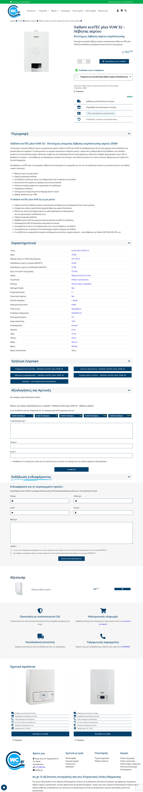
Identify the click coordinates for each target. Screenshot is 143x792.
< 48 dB (74, 300)
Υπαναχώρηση (126, 769)
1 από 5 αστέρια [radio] (18, 416)
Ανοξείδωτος (77, 313)
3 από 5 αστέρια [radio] (67, 416)
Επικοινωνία (70, 764)
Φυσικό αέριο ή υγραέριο (82, 284)
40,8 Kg (74, 346)
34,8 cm (75, 342)
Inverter (75, 325)
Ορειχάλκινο (76, 309)
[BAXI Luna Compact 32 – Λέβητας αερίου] (103, 682)
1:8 (73, 317)
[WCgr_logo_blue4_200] (14, 6)
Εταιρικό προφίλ (72, 761)
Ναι (73, 296)
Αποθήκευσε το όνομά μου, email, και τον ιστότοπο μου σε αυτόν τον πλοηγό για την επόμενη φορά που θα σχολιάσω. (60, 461)
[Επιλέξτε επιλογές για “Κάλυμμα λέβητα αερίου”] (122, 589)
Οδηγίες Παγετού (101, 761)
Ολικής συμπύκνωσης (80, 280)
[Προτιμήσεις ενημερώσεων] (4, 787)
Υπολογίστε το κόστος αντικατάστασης (101, 119)
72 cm (74, 334)
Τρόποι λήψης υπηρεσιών (130, 764)
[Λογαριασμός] (118, 11)
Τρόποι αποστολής (127, 761)
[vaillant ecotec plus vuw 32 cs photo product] (36, 51)
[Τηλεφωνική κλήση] (12, 719)
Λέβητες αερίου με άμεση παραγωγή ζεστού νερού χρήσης (100, 86)
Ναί (73, 288)
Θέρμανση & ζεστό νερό (81, 275)
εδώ (18, 722)
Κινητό (76, 508)
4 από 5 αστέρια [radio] (91, 416)
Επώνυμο (77, 496)
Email (13, 452)
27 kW (74, 267)
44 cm (74, 338)
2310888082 (125, 647)
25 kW (74, 263)
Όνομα (13, 442)
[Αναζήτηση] (126, 11)
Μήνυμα (13, 519)
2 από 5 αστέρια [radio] (42, 416)
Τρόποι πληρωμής (127, 758)
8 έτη (74, 329)
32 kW (74, 255)
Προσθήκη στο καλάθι (115, 61)
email (12, 508)
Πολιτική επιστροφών (128, 767)
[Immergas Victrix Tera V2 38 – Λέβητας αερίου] (40, 682)
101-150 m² (76, 259)
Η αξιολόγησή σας (18, 421)
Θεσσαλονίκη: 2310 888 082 (121, 2)
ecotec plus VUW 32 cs (80, 250)
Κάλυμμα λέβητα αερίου (41, 589)
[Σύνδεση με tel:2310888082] (79, 113)
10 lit (73, 321)
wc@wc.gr (39, 770)
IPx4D (74, 304)
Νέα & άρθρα (71, 758)
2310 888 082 (40, 767)
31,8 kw (74, 271)
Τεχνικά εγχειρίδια (102, 758)
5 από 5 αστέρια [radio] (116, 416)
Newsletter (70, 767)
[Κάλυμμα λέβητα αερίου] (18, 589)
